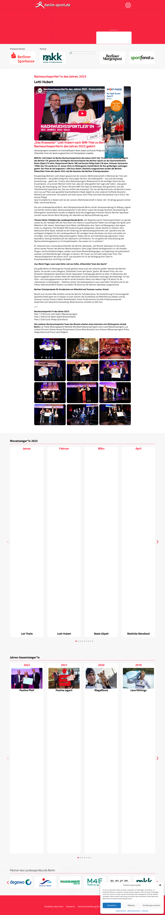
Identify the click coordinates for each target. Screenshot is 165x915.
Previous (8, 542)
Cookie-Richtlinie (121, 910)
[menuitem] (53, 5)
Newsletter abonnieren (53, 907)
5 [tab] (84, 641)
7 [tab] (88, 641)
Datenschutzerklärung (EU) (89, 907)
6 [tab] (86, 641)
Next (157, 542)
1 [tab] (76, 641)
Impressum (145, 910)
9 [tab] (92, 641)
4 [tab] (82, 641)
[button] (160, 885)
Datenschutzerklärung (133, 910)
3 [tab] (80, 641)
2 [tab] (78, 641)
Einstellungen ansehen (151, 905)
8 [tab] (90, 641)
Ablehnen (131, 905)
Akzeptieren (111, 905)
